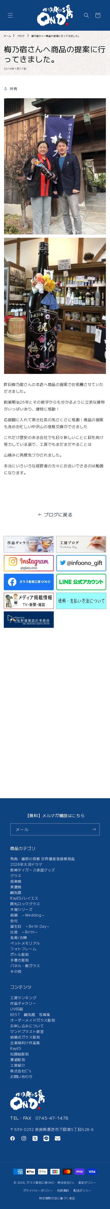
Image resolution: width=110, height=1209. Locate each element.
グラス (15, 875)
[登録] (94, 829)
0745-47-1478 (52, 1118)
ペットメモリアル (25, 943)
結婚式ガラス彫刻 (25, 1037)
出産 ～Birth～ (24, 931)
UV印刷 (16, 1008)
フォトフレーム (23, 948)
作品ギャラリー (23, 1003)
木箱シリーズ (21, 909)
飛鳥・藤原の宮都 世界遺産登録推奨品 (42, 858)
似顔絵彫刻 (19, 1053)
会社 (14, 920)
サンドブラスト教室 (27, 1031)
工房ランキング (23, 997)
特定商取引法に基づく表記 (57, 1198)
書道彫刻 (17, 1059)
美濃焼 (15, 886)
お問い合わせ (21, 1076)
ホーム (7, 36)
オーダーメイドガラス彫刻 (32, 1020)
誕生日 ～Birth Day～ (30, 926)
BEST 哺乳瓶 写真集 (30, 1014)
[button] (10, 15)
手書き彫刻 (19, 960)
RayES (15, 1048)
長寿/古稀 (18, 937)
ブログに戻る (58, 514)
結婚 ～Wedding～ (27, 914)
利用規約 (63, 1190)
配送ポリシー (82, 1190)
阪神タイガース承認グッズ (32, 869)
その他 (15, 971)
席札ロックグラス (25, 903)
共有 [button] (13, 88)
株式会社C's (20, 1070)
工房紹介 (17, 1065)
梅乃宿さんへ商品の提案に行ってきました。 (56, 36)
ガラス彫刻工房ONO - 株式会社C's (50, 1182)
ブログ (21, 36)
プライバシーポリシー (38, 1190)
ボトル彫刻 (19, 954)
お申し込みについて (27, 1025)
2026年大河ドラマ (26, 864)
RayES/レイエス (24, 898)
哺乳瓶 (15, 892)
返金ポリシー (87, 1182)
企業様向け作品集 (25, 1042)
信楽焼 (15, 881)
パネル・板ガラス (25, 965)
